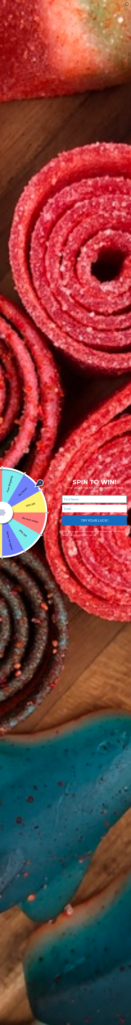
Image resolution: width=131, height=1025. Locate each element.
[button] (127, 4)
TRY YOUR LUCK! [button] (94, 520)
